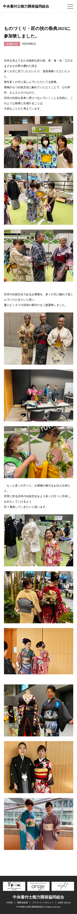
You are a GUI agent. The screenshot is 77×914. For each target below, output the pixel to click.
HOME (9, 902)
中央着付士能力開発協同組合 (26, 6)
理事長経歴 (22, 902)
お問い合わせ (64, 902)
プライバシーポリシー (43, 902)
